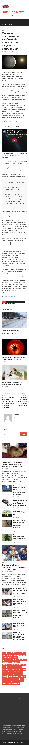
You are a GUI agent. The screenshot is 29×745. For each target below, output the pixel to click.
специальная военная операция (11, 683)
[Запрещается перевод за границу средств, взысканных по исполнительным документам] (7, 491)
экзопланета (6, 303)
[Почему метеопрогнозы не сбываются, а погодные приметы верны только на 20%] (14, 328)
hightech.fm (11, 296)
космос (5, 681)
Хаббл (10, 676)
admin (11, 51)
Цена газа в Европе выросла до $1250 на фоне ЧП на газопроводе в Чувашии (20, 614)
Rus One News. (14, 12)
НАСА (24, 664)
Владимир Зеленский (19, 655)
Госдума (15, 657)
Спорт (3, 562)
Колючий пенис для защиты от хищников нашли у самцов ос (12, 383)
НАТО (4, 667)
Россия (10, 671)
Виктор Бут (9, 655)
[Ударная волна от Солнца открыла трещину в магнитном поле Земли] (14, 355)
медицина (10, 681)
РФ (19, 669)
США (15, 671)
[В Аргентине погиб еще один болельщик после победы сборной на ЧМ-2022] (7, 594)
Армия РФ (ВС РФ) (12, 652)
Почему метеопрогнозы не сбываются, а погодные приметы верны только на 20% (13, 331)
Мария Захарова (15, 662)
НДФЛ (8, 667)
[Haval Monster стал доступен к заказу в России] (7, 629)
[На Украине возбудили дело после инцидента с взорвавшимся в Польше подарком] (7, 638)
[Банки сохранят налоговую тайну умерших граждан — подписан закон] (7, 540)
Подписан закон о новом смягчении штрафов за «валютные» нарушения (12, 464)
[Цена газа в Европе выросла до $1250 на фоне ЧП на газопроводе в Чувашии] (7, 616)
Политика (5, 669)
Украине (20, 674)
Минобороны (6, 664)
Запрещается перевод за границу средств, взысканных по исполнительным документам (19, 490)
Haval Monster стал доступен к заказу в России (19, 625)
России (5, 671)
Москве (19, 664)
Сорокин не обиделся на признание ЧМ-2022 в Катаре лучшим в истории (14, 567)
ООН (13, 667)
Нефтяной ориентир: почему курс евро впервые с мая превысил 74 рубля (20, 502)
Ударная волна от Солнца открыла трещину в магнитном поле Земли (13, 358)
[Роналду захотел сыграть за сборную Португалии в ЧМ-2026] (7, 605)
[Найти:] (14, 434)
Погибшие (18, 667)
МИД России (6, 662)
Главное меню (9, 24)
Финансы (4, 459)
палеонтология (19, 681)
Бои (20, 652)
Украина (14, 674)
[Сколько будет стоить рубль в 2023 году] (7, 517)
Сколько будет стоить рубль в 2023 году (19, 512)
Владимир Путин (7, 657)
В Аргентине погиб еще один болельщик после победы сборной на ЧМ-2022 (20, 591)
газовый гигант (11, 301)
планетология (20, 301)
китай (21, 678)
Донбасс (15, 660)
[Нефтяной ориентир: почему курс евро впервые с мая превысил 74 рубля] (7, 506)
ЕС (20, 660)
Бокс (23, 652)
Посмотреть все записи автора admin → (19, 420)
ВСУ (4, 655)
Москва (13, 664)
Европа (24, 660)
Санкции (20, 671)
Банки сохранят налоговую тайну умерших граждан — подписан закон (19, 537)
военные (16, 678)
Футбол (5, 676)
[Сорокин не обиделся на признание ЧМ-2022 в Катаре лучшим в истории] (14, 561)
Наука (3, 30)
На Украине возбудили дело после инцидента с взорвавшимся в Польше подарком (19, 636)
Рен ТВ (24, 669)
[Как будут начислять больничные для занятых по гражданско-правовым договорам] (7, 526)
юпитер (13, 303)
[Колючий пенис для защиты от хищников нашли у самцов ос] (14, 381)
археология (23, 676)
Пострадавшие (13, 669)
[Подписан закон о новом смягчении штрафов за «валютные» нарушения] (14, 458)
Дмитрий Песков (7, 660)
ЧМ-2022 (15, 676)
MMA (4, 652)
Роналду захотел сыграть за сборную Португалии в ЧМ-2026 (19, 602)
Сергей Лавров (6, 674)
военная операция (7, 678)
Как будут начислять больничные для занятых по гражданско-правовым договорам (19, 525)
